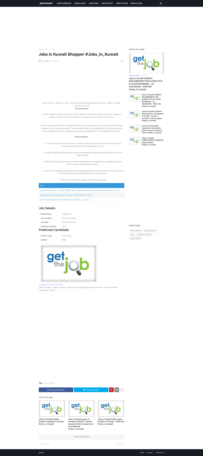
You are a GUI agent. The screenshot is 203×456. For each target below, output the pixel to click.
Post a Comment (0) (81, 437)
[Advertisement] (101, 25)
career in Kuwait (150, 230)
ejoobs (41, 453)
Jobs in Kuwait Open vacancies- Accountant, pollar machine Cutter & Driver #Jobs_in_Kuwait (152, 129)
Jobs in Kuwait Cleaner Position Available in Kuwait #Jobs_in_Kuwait (64, 200)
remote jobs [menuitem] (136, 3)
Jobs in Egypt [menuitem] (107, 3)
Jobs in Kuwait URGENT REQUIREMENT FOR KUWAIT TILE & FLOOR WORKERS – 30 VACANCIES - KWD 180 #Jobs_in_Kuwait (146, 84)
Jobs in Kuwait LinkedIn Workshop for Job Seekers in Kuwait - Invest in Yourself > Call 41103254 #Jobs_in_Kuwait (153, 116)
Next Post (119, 444)
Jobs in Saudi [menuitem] (80, 3)
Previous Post (45, 444)
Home (41, 49)
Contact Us (160, 453)
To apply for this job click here (51, 285)
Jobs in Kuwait (50, 49)
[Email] (116, 389)
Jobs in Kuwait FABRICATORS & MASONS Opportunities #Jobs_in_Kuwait (152, 141)
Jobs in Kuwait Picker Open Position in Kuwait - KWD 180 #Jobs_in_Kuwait (66, 195)
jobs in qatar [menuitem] (122, 3)
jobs (132, 234)
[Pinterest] (111, 389)
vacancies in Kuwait (144, 234)
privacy (150, 453)
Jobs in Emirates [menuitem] (64, 3)
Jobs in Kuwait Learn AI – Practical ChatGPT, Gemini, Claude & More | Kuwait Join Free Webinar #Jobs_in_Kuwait (79, 190)
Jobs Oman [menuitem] (93, 3)
